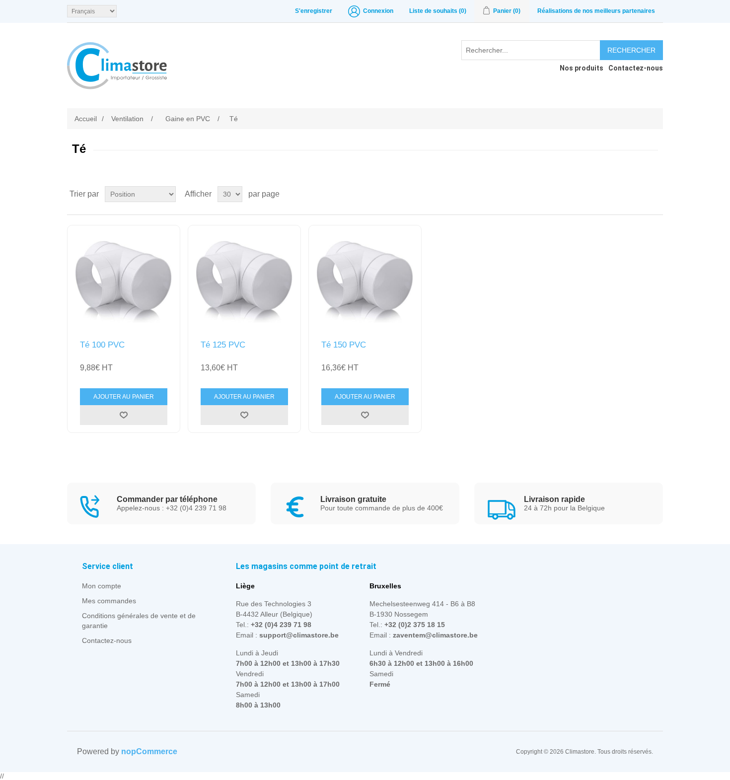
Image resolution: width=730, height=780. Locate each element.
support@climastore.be (299, 635)
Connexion (378, 10)
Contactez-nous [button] (635, 68)
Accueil (85, 119)
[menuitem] (579, 68)
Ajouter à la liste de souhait (123, 415)
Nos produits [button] (581, 68)
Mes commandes (109, 601)
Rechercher (631, 50)
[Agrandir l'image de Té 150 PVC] (365, 281)
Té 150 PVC (343, 345)
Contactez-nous (107, 640)
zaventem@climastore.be (435, 635)
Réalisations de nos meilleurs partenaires (596, 10)
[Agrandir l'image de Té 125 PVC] (244, 281)
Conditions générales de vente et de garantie (139, 621)
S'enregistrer (313, 10)
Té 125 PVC (223, 345)
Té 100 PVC (102, 345)
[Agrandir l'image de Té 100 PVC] (123, 281)
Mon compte (101, 586)
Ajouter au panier (123, 396)
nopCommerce (149, 751)
